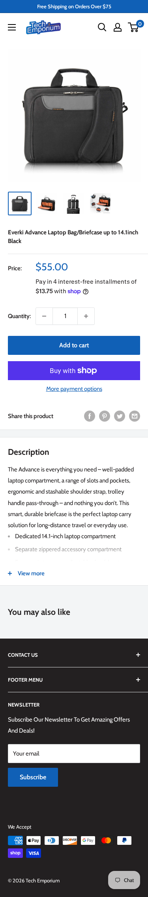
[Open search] (102, 27)
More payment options (74, 388)
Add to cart (74, 345)
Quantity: (19, 316)
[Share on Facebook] (89, 416)
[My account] (118, 27)
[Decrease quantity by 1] (44, 316)
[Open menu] (12, 27)
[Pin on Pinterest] (104, 416)
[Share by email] (134, 416)
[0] (134, 27)
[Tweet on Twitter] (119, 416)
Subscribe (33, 777)
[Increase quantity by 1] (86, 316)
